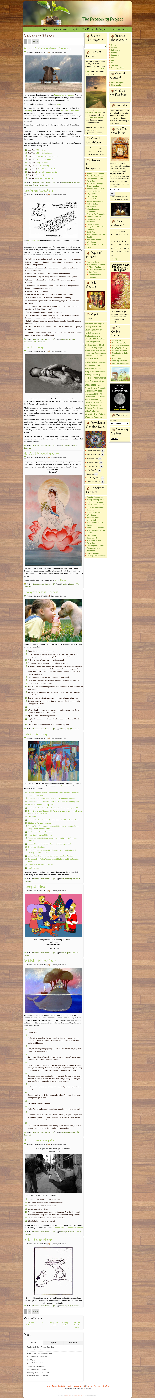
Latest (33, 1342)
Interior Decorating (91, 360)
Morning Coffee (65, 1323)
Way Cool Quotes (118, 82)
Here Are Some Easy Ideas (47, 156)
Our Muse (93, 272)
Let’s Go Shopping (42, 165)
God (62, 445)
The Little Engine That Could (96, 236)
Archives (113, 420)
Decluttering (90, 339)
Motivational (100, 378)
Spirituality (115, 50)
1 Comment (43, 1369)
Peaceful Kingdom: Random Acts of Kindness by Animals (49, 844)
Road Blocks (99, 396)
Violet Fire (94, 411)
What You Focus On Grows (95, 246)
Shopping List (70, 879)
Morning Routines (92, 376)
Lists (63, 879)
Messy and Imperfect (95, 201)
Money (88, 375)
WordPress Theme (79, 1395)
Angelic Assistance (95, 176)
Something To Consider (36, 1366)
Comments (73, 1343)
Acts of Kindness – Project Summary (47, 48)
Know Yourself (92, 367)
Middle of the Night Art (120, 354)
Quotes (71, 584)
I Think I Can (102, 362)
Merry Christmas (42, 162)
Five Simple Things (95, 183)
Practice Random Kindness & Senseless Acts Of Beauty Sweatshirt (53, 819)
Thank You (97, 405)
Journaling (89, 365)
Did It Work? (101, 339)
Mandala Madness (119, 350)
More (113, 62)
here (58, 104)
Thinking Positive (92, 408)
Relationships (89, 394)
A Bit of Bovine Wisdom (44, 153)
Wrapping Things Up (93, 417)
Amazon (64, 786)
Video (87, 411)
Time (101, 408)
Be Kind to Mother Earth (45, 159)
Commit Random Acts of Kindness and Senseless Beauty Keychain (53, 801)
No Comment (44, 1350)
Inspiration (115, 55)
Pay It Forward (33, 868)
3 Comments (41, 342)
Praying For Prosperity (96, 214)
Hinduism (95, 350)
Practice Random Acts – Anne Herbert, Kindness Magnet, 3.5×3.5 (53, 807)
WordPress (68, 1395)
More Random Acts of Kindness (40, 835)
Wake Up (102, 414)
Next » (35, 41)
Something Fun (96, 402)
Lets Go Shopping (35, 734)
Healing (94, 347)
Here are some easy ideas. (40, 1141)
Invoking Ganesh (94, 191)
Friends (98, 342)
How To (102, 351)
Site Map (114, 65)
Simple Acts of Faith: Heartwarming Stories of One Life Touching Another (52, 839)
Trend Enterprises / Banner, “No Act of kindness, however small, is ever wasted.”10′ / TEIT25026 (55, 812)
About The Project (95, 117)
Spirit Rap (91, 232)
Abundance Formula (95, 173)
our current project (93, 112)
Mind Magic (116, 85)
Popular (53, 1343)
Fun (112, 60)
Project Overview (67, 183)
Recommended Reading (95, 276)
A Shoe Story (41, 150)
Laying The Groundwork (92, 195)
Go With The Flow (119, 348)
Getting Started (92, 345)
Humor (72, 339)
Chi (94, 330)
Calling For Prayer (93, 326)
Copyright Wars (117, 68)
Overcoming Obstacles (94, 383)
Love (99, 369)
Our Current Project (97, 269)
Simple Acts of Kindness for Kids (40, 864)
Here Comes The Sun (95, 188)
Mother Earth (70, 1132)
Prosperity (102, 388)
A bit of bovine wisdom (38, 1240)
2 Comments (74, 729)
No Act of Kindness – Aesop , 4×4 (41, 804)
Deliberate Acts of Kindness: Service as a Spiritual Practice (50, 856)
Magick (88, 371)
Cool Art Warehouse (120, 363)
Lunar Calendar (120, 409)
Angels (100, 324)
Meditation (101, 372)
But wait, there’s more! (77, 1325)
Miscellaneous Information (93, 210)
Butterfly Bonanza (119, 360)
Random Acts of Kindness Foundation (68, 1227)
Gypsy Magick (93, 186)
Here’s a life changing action (47, 172)
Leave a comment (41, 185)
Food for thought (35, 347)
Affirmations (65, 339)
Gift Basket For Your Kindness (39, 823)
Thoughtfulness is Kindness (47, 168)
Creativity (96, 336)
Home (45, 29)
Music (87, 381)
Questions (68, 445)
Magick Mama (117, 340)
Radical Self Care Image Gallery (39, 1353)
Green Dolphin (118, 358)
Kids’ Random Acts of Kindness (40, 831)
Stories (87, 406)
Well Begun (91, 242)
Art (112, 57)
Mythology (64, 584)
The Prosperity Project (102, 19)
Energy (91, 342)
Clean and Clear (93, 331)
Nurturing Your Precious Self (38, 1372)
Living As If (91, 198)
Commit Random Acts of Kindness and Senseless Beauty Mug (52, 798)
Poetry (99, 385)
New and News (120, 29)
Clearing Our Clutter (95, 178)
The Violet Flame (94, 239)
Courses (89, 1386)
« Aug (114, 259)
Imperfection (95, 356)
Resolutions (28, 342)
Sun (92, 405)
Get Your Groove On (120, 345)
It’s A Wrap (31, 1360)
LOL (41, 1322)
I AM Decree (95, 353)
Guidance (88, 348)
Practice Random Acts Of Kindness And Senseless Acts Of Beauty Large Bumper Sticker (53, 794)
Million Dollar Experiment (92, 205)
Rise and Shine (93, 224)
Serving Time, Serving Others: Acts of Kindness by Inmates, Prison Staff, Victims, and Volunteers (53, 827)
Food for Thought (42, 175)
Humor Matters (34, 240)
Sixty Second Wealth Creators (95, 228)
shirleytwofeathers (59, 52)
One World (32, 816)
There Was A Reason (29, 1323)
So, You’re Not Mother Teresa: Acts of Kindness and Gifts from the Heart (53, 860)
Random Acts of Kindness (64, 95)
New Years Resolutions (70, 110)
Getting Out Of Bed (53, 1323)
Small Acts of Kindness (36, 847)
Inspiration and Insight (65, 29)
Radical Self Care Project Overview (40, 1347)
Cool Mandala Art (119, 343)
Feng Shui (91, 181)
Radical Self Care (94, 70)
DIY (86, 341)
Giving (63, 729)
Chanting (89, 330)
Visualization (91, 414)
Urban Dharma (60, 580)
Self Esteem (90, 399)
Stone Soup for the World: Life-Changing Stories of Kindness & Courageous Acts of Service (52, 851)
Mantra (95, 371)
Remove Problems (93, 395)
